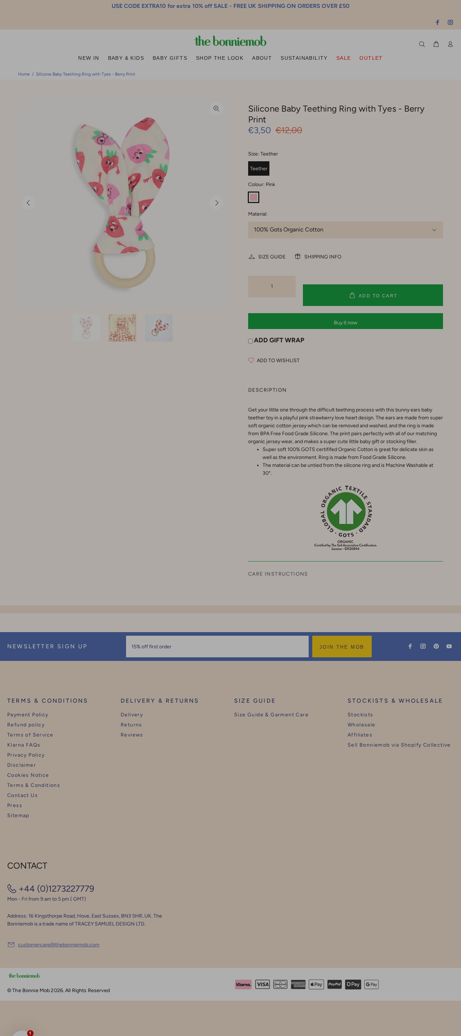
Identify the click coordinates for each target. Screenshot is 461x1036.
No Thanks (277, 540)
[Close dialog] (364, 463)
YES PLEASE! (277, 523)
